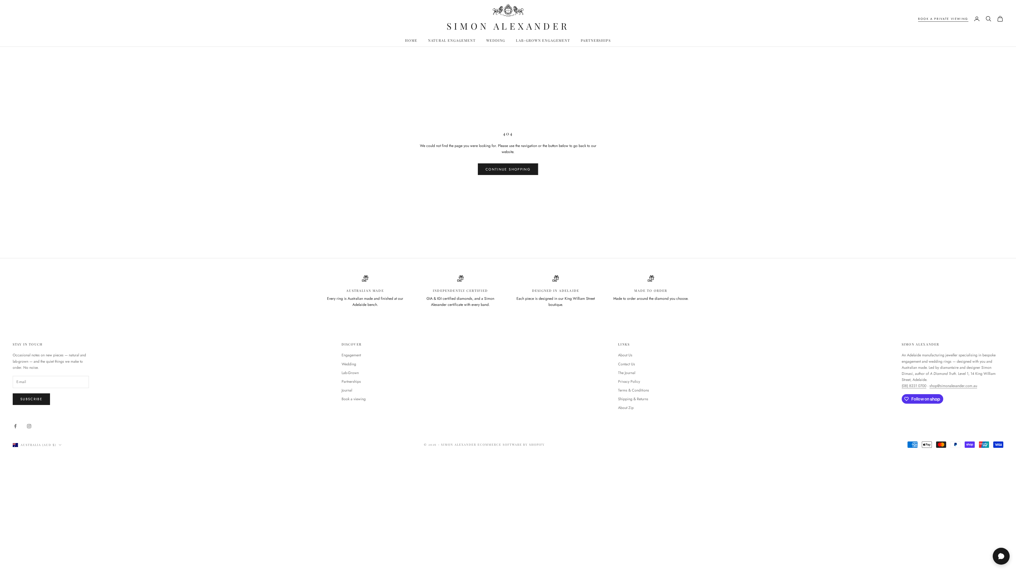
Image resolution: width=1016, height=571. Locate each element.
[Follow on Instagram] (29, 426)
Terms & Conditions (633, 390)
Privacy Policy (629, 381)
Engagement (351, 355)
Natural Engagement (452, 40)
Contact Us (626, 364)
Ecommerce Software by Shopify (511, 444)
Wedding (496, 40)
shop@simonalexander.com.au (953, 385)
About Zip (626, 407)
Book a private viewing (943, 19)
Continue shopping (508, 169)
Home (411, 40)
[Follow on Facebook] (15, 426)
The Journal (626, 372)
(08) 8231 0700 (914, 385)
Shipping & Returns (633, 399)
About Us (625, 355)
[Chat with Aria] (1001, 556)
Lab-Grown (350, 372)
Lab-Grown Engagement (543, 40)
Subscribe (31, 399)
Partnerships (596, 40)
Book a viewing (354, 399)
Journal (347, 390)
